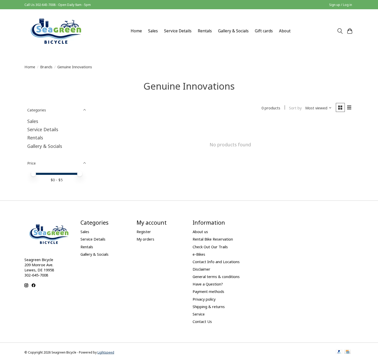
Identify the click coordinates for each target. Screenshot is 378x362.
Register (144, 231)
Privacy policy (204, 299)
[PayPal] (339, 352)
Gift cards (264, 31)
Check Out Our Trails (210, 246)
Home (136, 31)
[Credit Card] (347, 352)
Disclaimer (201, 269)
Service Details (178, 31)
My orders (145, 239)
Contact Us (202, 321)
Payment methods (208, 291)
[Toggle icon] (340, 31)
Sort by (295, 107)
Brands (46, 66)
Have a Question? (208, 284)
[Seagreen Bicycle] (55, 31)
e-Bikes (199, 254)
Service (199, 314)
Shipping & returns (209, 306)
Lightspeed (105, 352)
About (285, 31)
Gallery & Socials (233, 31)
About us (200, 231)
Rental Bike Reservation (213, 239)
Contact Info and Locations (216, 261)
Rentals (205, 31)
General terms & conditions (216, 276)
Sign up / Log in (340, 5)
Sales (153, 31)
